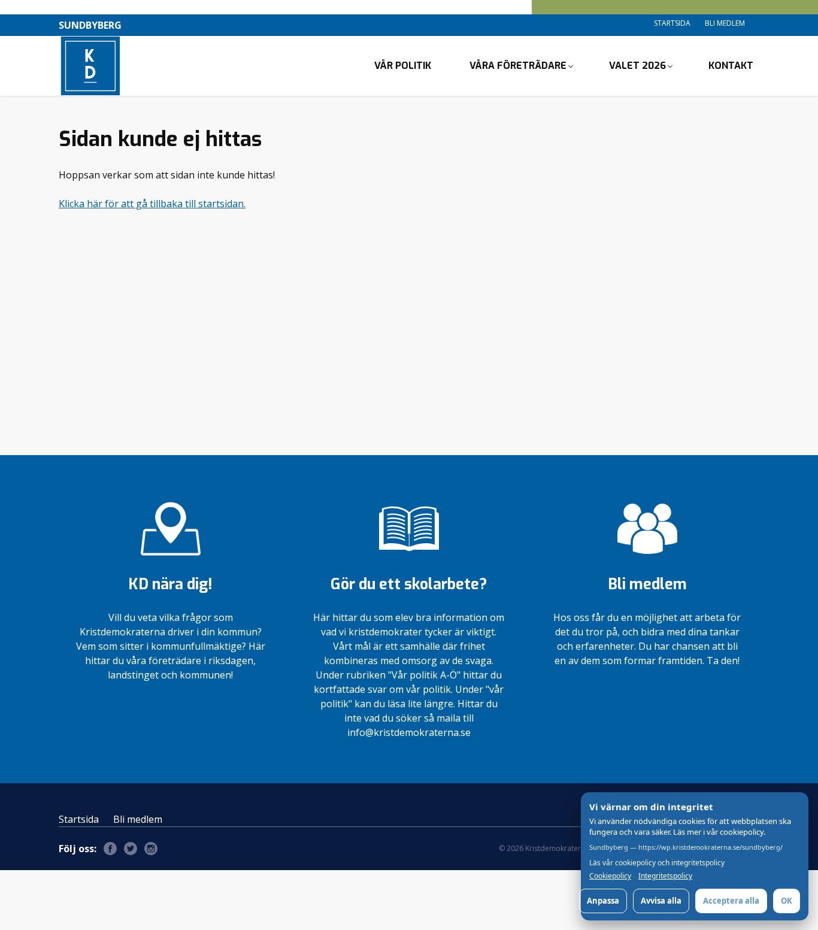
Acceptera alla (731, 900)
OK (786, 900)
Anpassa (603, 900)
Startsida (672, 23)
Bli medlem (725, 23)
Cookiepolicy (610, 876)
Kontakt (730, 65)
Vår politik (402, 65)
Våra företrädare (517, 65)
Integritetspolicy (665, 876)
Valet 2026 (637, 65)
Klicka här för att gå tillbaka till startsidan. (152, 203)
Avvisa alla (661, 900)
